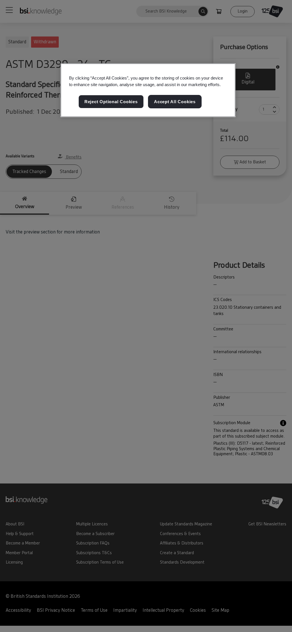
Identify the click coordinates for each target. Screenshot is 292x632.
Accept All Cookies (175, 101)
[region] (148, 90)
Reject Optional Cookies (111, 101)
